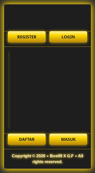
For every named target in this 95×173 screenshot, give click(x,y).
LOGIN (68, 37)
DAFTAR (27, 139)
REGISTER (26, 37)
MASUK (68, 139)
